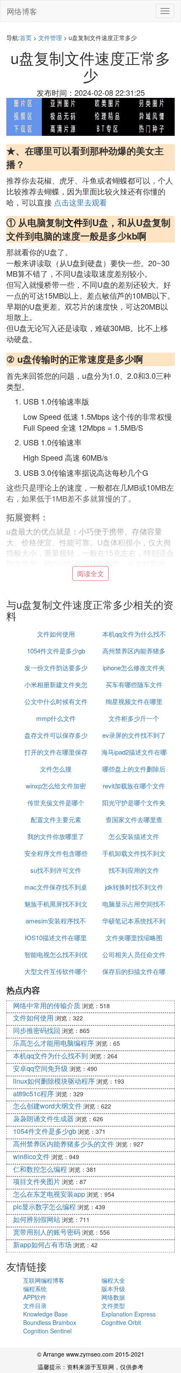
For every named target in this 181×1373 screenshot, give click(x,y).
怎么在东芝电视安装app (49, 1194)
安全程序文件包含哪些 (56, 853)
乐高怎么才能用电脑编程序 (53, 1043)
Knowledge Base (45, 1314)
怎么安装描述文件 (134, 836)
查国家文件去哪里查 (134, 819)
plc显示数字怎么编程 (44, 1206)
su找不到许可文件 (55, 870)
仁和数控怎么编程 (40, 1169)
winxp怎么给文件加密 (56, 785)
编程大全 (113, 1280)
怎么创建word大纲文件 (47, 1106)
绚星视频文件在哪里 (134, 701)
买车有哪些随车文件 (134, 684)
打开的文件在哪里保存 (56, 751)
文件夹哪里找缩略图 (134, 937)
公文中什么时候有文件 (56, 701)
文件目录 (35, 1305)
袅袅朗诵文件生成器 (43, 1118)
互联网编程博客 (43, 1280)
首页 (26, 37)
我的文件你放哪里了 (55, 836)
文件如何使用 (56, 633)
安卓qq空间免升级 (40, 1068)
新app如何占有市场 (42, 1244)
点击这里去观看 (80, 202)
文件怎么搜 (56, 768)
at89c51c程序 (33, 1093)
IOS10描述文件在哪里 (56, 937)
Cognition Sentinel (47, 1331)
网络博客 (22, 10)
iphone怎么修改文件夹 (134, 667)
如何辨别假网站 (36, 1219)
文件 (73, 222)
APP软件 (34, 1297)
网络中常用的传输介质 (46, 1005)
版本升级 (113, 1288)
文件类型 (113, 1305)
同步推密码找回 (36, 1030)
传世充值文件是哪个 (55, 802)
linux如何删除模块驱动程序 (54, 1081)
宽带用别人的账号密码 (46, 1232)
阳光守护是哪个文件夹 (133, 802)
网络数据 (113, 1297)
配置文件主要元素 (56, 819)
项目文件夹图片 (36, 1181)
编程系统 (35, 1288)
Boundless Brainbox (49, 1322)
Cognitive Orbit (121, 1322)
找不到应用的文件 (134, 870)
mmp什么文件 (56, 718)
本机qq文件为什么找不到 (50, 1055)
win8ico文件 (31, 1156)
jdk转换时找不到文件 (134, 886)
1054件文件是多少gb (56, 650)
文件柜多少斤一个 (134, 718)
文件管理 (50, 37)
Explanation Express (128, 1314)
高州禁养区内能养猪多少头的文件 (63, 1144)
